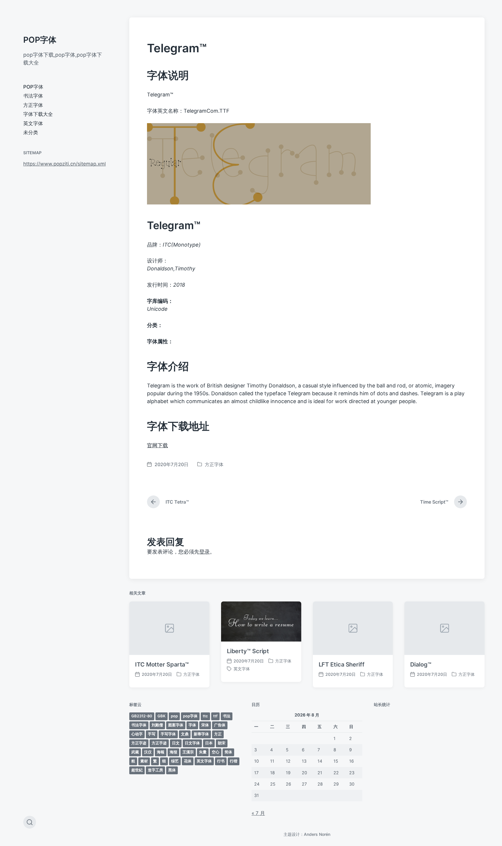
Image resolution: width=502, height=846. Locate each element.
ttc (205, 716)
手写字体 (168, 734)
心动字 (137, 734)
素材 (144, 761)
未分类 (30, 132)
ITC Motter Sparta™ (162, 664)
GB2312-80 (141, 716)
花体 (187, 761)
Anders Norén (317, 834)
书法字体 (33, 96)
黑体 (172, 770)
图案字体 (175, 725)
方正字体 (33, 105)
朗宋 (221, 743)
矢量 (203, 752)
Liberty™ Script (248, 651)
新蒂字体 (201, 734)
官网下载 (157, 445)
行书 (221, 761)
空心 (215, 752)
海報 (160, 752)
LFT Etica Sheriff (342, 664)
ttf (215, 716)
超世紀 (137, 770)
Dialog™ (420, 664)
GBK (161, 716)
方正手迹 (159, 743)
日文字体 (192, 743)
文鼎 (185, 734)
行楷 (233, 761)
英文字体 (33, 123)
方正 (218, 734)
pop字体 (190, 716)
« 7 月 (258, 813)
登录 (204, 552)
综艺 (175, 761)
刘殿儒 (157, 725)
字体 (192, 725)
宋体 (205, 725)
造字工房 (155, 770)
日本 (209, 743)
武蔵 (135, 752)
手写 (151, 734)
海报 (173, 752)
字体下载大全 (38, 114)
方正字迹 (138, 743)
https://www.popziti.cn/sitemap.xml (64, 164)
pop (174, 716)
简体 (228, 752)
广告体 (219, 725)
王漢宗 (188, 752)
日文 (176, 743)
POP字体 (39, 40)
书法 (226, 716)
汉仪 (148, 752)
